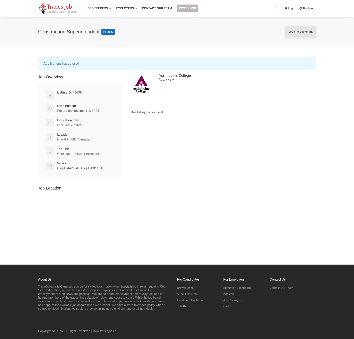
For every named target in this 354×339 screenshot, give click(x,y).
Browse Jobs (185, 287)
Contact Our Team (281, 287)
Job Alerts (183, 306)
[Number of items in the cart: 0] (276, 8)
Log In (291, 8)
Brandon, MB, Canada (73, 139)
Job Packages (232, 300)
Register (308, 8)
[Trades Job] (42, 13)
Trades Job (59, 6)
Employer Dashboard (237, 287)
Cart (226, 306)
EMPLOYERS (125, 8)
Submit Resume (187, 294)
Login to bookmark (300, 31)
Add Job (228, 294)
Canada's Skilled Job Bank (62, 11)
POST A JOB (187, 8)
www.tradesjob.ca (104, 331)
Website (168, 80)
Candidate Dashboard (191, 300)
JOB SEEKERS (98, 8)
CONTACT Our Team (157, 8)
